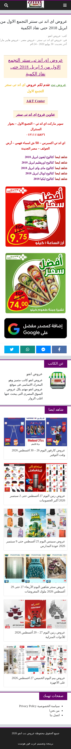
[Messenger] (43, 349)
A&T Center (35, 100)
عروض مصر (28, 40)
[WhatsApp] (27, 349)
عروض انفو (54, 35)
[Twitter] (11, 349)
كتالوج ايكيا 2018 (44, 178)
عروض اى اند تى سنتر (49, 40)
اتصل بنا (55, 715)
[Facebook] (59, 349)
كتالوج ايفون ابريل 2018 (39, 157)
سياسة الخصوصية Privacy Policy (39, 706)
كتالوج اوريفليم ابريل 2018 (38, 162)
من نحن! (54, 710)
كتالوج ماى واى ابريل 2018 (37, 168)
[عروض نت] (35, 4)
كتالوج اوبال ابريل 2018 (39, 173)
